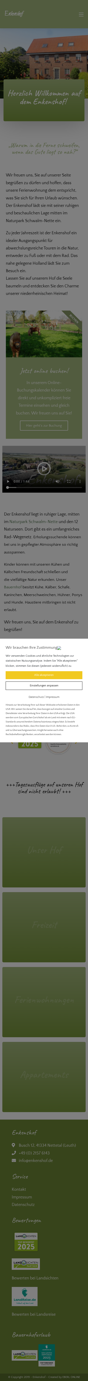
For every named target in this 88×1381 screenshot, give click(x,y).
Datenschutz (36, 697)
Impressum (52, 697)
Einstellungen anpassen (44, 685)
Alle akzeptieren (44, 675)
